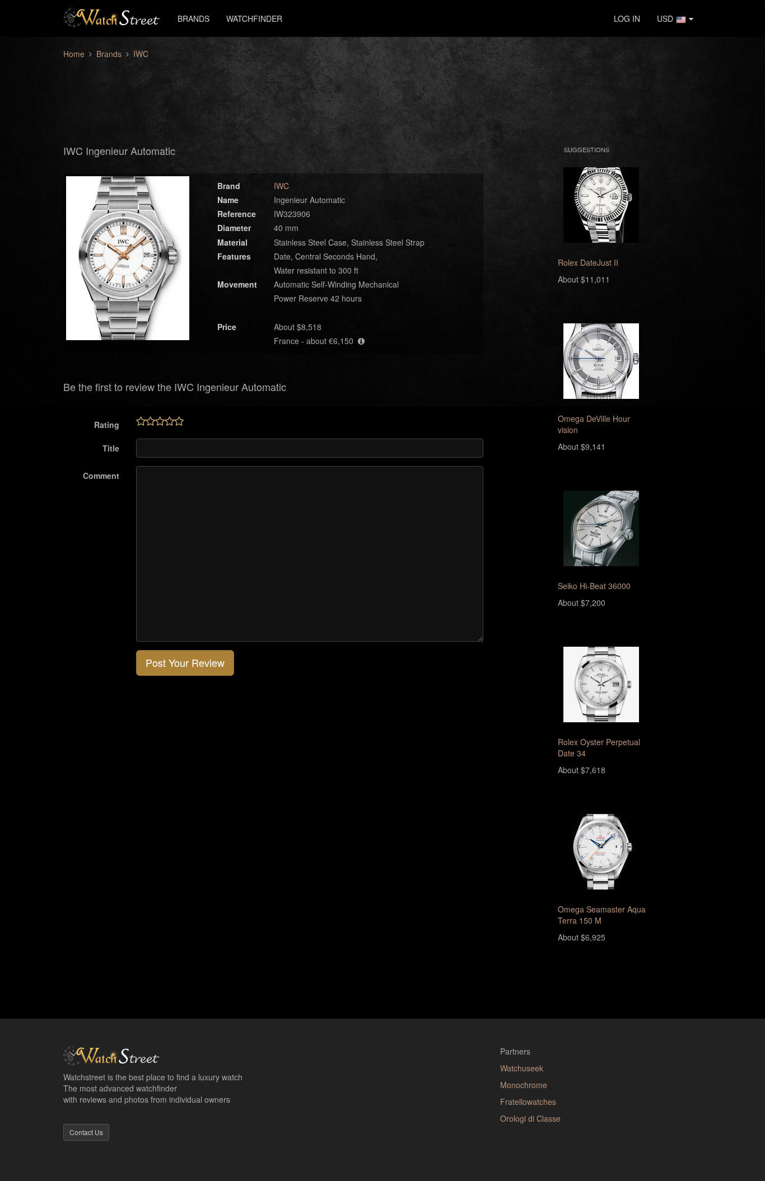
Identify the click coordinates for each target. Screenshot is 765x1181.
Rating (106, 424)
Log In (627, 18)
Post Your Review (185, 662)
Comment (101, 475)
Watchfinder (254, 18)
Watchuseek (521, 1068)
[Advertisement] (382, 95)
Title (110, 448)
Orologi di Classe (530, 1118)
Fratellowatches (528, 1101)
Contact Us (86, 1132)
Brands (193, 18)
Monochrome (523, 1084)
